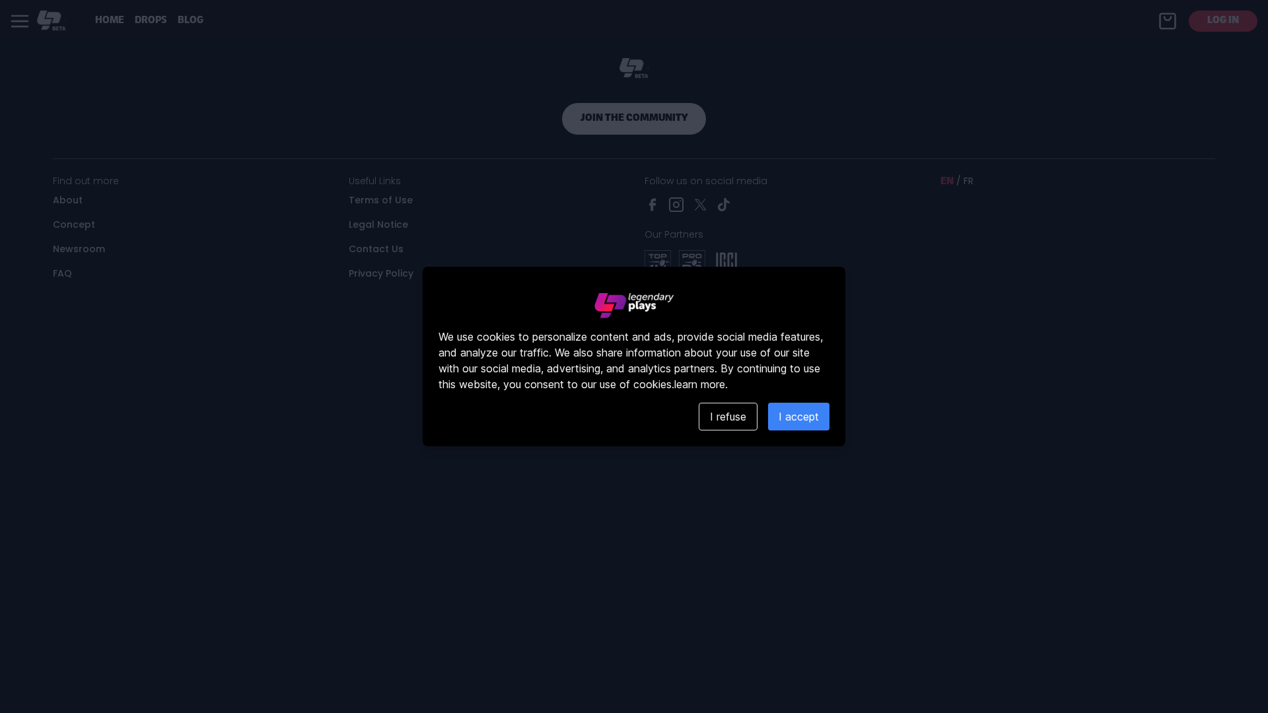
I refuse (728, 416)
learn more (699, 384)
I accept (799, 416)
